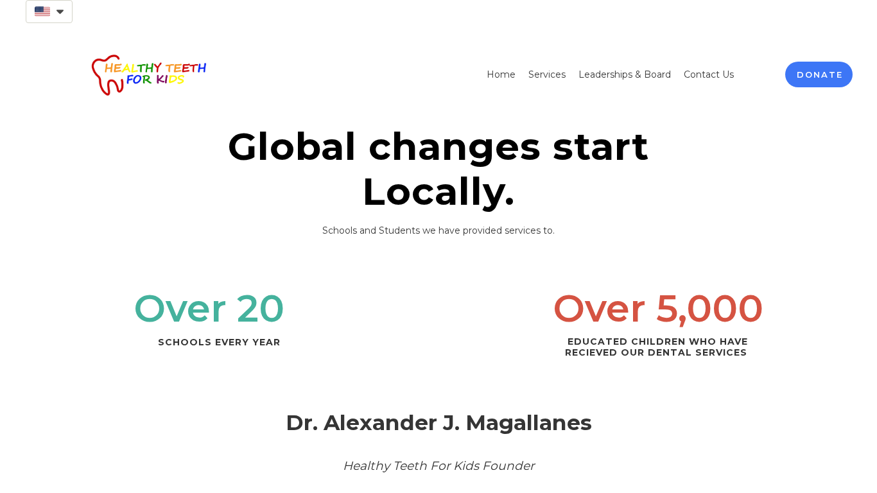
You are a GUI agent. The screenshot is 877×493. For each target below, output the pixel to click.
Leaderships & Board (624, 74)
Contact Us (709, 74)
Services (547, 74)
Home (501, 74)
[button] (49, 11)
